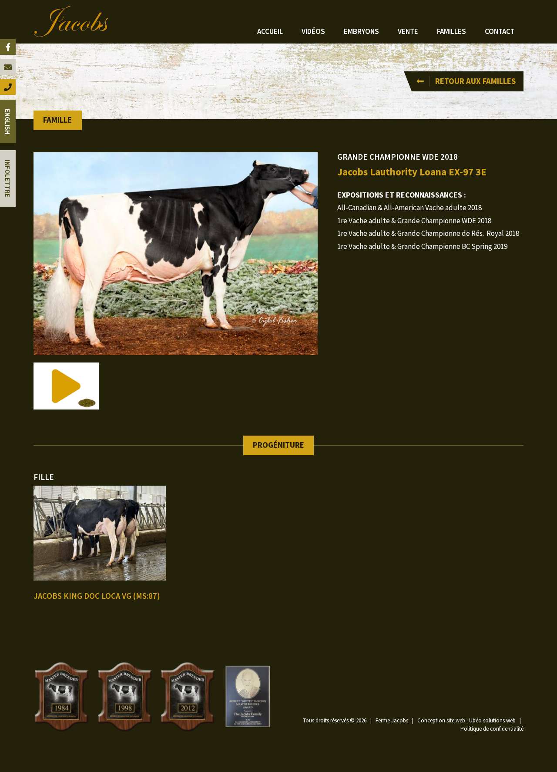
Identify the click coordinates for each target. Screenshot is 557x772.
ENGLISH (7, 121)
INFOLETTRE (7, 178)
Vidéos (313, 31)
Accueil (270, 31)
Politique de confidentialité (491, 728)
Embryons (361, 31)
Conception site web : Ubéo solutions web (466, 720)
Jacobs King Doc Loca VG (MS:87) (97, 596)
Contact (500, 31)
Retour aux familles (475, 81)
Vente (408, 31)
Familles (451, 31)
